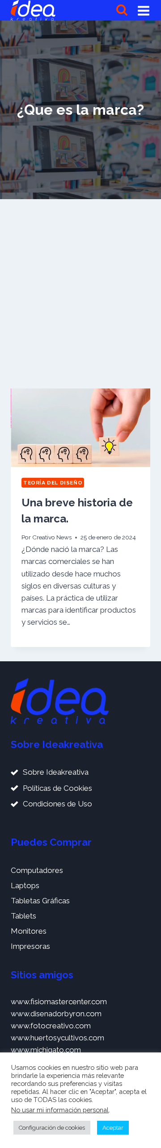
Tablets (23, 915)
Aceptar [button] (112, 1127)
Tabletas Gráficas (40, 900)
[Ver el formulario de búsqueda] (121, 10)
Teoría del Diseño (52, 483)
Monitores (29, 931)
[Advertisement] (80, 293)
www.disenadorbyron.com (56, 1013)
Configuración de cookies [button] (52, 1127)
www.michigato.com (46, 1049)
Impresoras (30, 946)
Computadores (37, 870)
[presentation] (80, 427)
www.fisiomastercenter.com (59, 1001)
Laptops (25, 885)
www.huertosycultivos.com (57, 1037)
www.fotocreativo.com (51, 1025)
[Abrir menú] (143, 10)
